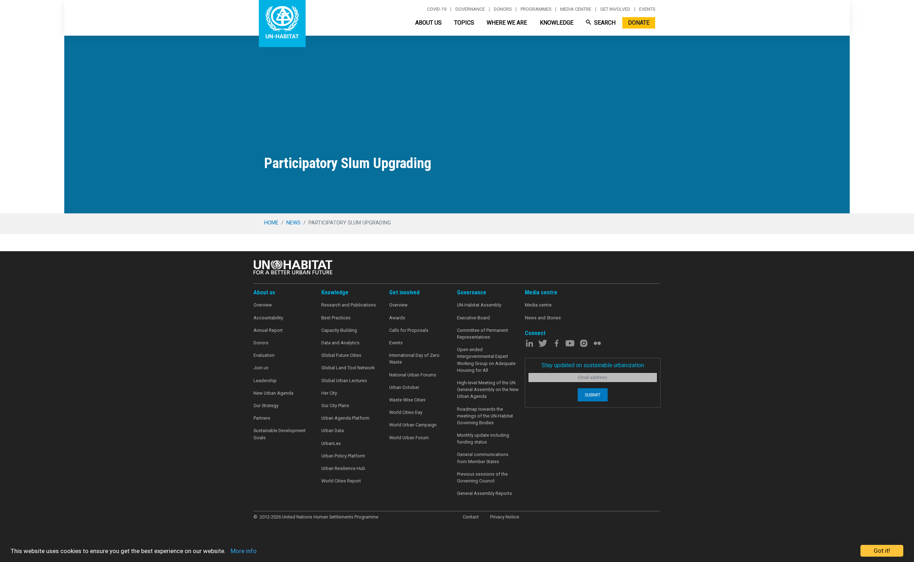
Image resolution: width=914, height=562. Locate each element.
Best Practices (336, 317)
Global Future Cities (341, 355)
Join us (260, 367)
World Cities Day (405, 412)
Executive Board (473, 317)
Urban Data (332, 430)
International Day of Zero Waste (414, 359)
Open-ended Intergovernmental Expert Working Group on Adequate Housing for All (486, 360)
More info (244, 551)
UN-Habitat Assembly (479, 305)
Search (604, 22)
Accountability (268, 317)
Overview (262, 305)
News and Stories (543, 317)
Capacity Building (339, 330)
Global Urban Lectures (344, 380)
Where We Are (507, 22)
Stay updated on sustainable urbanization (593, 365)
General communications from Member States (482, 458)
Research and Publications (348, 305)
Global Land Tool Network (348, 367)
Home (271, 222)
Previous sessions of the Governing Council (482, 477)
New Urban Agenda (273, 393)
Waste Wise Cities (407, 399)
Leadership (265, 380)
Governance (470, 9)
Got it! (882, 550)
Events (647, 9)
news (293, 222)
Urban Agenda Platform (345, 418)
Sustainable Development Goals (279, 434)
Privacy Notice (504, 517)
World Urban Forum (409, 437)
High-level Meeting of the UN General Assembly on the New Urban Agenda (488, 389)
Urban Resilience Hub (343, 468)
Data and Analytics (340, 342)
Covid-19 (436, 9)
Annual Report (268, 330)
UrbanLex (331, 443)
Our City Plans (335, 405)
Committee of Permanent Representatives (482, 334)
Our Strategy (265, 405)
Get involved (615, 9)
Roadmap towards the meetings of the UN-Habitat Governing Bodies (485, 415)
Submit (593, 395)
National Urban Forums (412, 375)
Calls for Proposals (408, 330)
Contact (471, 517)
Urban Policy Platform (343, 456)
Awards (397, 317)
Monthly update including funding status (483, 438)
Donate (638, 22)
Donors (503, 9)
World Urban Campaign (413, 424)
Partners (261, 418)
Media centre (575, 9)
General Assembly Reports (484, 493)
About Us (428, 22)
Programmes (536, 9)
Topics (464, 22)
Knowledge (556, 22)
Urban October (404, 387)
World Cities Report (341, 480)
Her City (329, 393)
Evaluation (264, 355)
